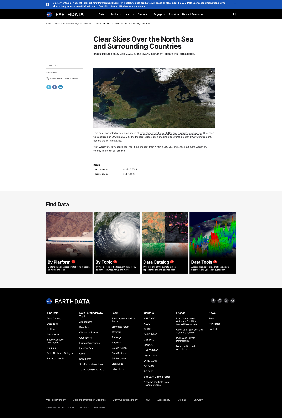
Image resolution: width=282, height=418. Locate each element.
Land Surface (86, 348)
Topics (114, 14)
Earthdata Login (55, 358)
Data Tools (52, 323)
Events (212, 318)
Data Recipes (118, 353)
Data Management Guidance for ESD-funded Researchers (186, 321)
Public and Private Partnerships (185, 339)
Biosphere (84, 327)
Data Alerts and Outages (60, 353)
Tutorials (116, 342)
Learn (128, 14)
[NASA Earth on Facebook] (213, 300)
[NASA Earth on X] (226, 300)
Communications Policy (125, 399)
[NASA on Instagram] (219, 300)
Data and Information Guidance (89, 399)
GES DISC (149, 339)
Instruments (53, 334)
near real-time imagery (136, 146)
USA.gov (198, 399)
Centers (142, 14)
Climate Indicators (88, 332)
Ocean (82, 353)
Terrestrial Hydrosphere (91, 369)
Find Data (52, 312)
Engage (158, 14)
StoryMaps (117, 363)
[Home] (70, 14)
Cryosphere (85, 337)
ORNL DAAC (150, 360)
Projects (51, 347)
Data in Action (119, 347)
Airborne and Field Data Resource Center (156, 383)
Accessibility (163, 399)
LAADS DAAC (151, 350)
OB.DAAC (149, 366)
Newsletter (214, 323)
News (57, 23)
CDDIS (147, 329)
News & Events (191, 14)
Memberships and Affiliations (185, 347)
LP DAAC (148, 344)
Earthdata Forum (120, 326)
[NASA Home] (49, 14)
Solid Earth (85, 358)
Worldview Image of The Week (77, 23)
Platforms (52, 329)
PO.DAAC (149, 371)
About (172, 14)
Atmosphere (85, 321)
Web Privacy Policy (56, 399)
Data (101, 14)
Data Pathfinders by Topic (91, 314)
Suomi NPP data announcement (127, 6)
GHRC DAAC (150, 334)
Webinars (116, 331)
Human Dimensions (89, 343)
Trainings (116, 337)
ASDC (147, 323)
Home (49, 23)
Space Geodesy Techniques (55, 341)
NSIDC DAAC (151, 355)
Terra (109, 140)
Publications (118, 369)
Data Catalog (54, 318)
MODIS (194, 136)
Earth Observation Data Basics (124, 320)
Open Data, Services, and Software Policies (189, 331)
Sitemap (182, 399)
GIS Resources (119, 358)
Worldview (104, 146)
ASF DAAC (149, 318)
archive (121, 150)
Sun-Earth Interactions (91, 364)
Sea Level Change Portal (157, 376)
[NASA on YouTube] (232, 300)
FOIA (147, 399)
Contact (213, 329)
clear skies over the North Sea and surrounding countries (171, 133)
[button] (154, 98)
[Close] (235, 5)
